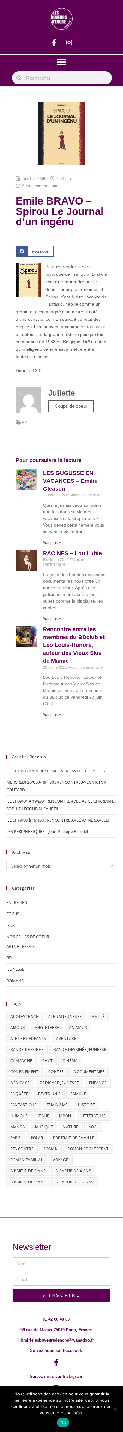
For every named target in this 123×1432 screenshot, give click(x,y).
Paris (15, 1137)
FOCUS (12, 913)
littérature (93, 1115)
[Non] (115, 1409)
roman (50, 1149)
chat (47, 1060)
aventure (66, 1038)
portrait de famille (74, 1137)
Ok (63, 1422)
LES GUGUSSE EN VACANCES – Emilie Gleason (70, 481)
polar (37, 1137)
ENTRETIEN (16, 902)
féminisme (57, 1104)
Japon (65, 1115)
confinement (24, 1071)
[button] (61, 62)
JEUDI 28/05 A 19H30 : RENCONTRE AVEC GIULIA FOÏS (55, 771)
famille (78, 1093)
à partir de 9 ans (28, 1182)
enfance (98, 1082)
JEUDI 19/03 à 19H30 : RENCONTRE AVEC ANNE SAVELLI (57, 820)
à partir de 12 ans (74, 1182)
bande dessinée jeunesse (79, 1049)
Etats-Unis (49, 1093)
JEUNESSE (15, 969)
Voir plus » (52, 542)
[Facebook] (54, 42)
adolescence (24, 1016)
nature (70, 1126)
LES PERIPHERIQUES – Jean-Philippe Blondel (47, 831)
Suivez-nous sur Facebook (56, 1350)
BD (24, 422)
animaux (78, 1027)
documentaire (89, 1071)
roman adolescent (87, 1149)
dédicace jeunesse (59, 1082)
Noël (93, 1126)
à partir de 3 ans (28, 1171)
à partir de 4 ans (73, 1171)
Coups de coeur (71, 406)
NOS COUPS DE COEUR (27, 936)
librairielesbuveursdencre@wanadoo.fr (56, 1340)
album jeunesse (65, 1016)
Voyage (60, 1160)
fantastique (23, 1104)
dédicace (20, 1082)
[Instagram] (69, 42)
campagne (21, 1060)
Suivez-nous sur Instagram (56, 1376)
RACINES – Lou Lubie (72, 553)
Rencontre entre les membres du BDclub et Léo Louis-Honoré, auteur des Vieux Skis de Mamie (74, 645)
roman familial (26, 1160)
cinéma (70, 1060)
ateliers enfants (28, 1038)
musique (44, 1126)
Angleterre (47, 1027)
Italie (43, 1115)
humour (19, 1115)
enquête (19, 1093)
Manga (17, 1126)
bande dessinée (27, 1049)
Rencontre (22, 1149)
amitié (98, 1016)
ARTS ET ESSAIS (20, 946)
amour (17, 1027)
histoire (86, 1104)
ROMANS (15, 981)
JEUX (10, 925)
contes (56, 1071)
